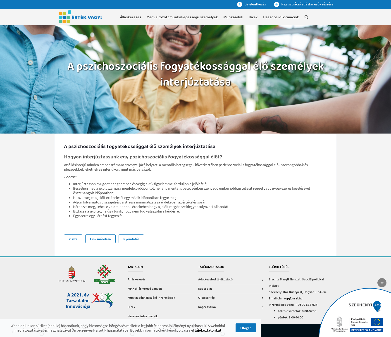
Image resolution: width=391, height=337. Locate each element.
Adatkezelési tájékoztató (215, 279)
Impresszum (207, 307)
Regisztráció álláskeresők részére (307, 4)
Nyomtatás (131, 239)
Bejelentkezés (255, 4)
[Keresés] (306, 18)
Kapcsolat (205, 289)
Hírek (253, 17)
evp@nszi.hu (293, 298)
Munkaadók (233, 17)
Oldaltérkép (206, 298)
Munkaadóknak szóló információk (151, 298)
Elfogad (245, 328)
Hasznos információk (281, 17)
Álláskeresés (130, 17)
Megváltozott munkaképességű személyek (182, 17)
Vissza (73, 239)
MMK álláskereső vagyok (145, 289)
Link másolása (100, 239)
